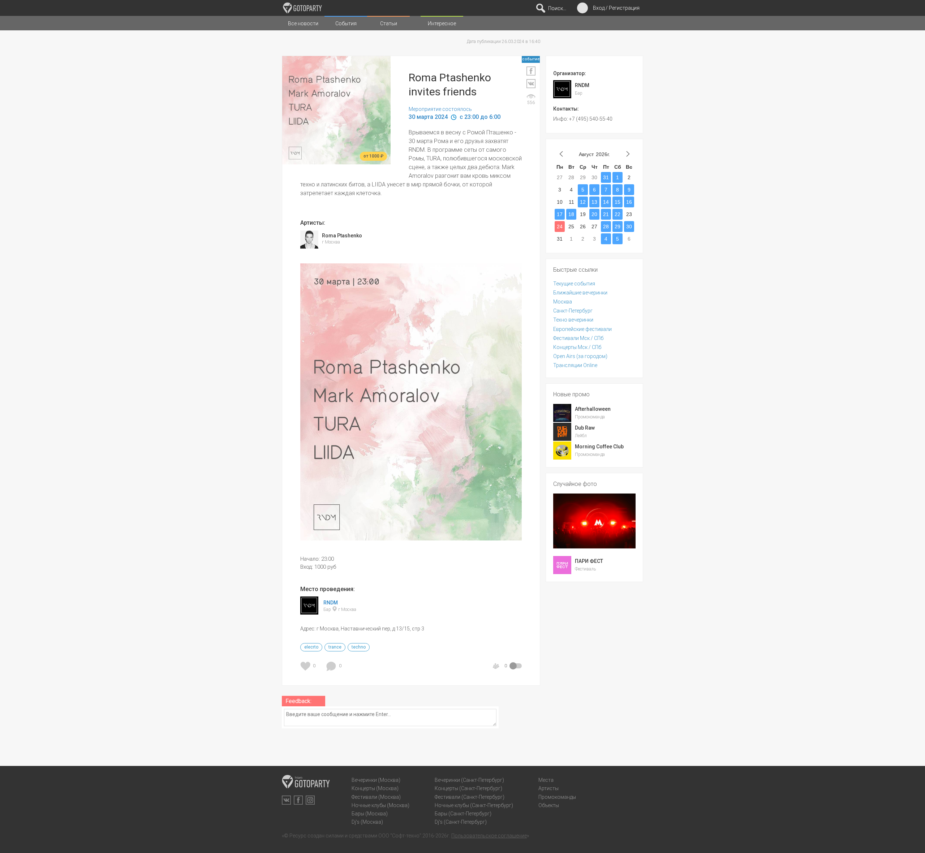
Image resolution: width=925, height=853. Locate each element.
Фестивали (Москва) (376, 797)
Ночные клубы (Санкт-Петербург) (474, 805)
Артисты (548, 788)
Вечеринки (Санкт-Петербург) (469, 780)
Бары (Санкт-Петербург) (463, 814)
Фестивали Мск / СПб (578, 338)
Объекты (548, 805)
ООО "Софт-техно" (399, 836)
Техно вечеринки (573, 320)
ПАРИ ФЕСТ (589, 561)
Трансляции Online (575, 365)
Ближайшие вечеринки (580, 293)
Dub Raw (585, 428)
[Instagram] (310, 800)
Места (546, 780)
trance (334, 647)
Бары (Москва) (370, 814)
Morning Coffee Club (599, 446)
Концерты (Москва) (375, 788)
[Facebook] (298, 800)
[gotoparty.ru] (302, 8)
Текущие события (574, 284)
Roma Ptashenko (342, 235)
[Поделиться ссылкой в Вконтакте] (531, 83)
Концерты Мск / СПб (577, 347)
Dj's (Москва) (367, 822)
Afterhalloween (593, 409)
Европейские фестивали (582, 329)
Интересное (442, 23)
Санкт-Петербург (573, 311)
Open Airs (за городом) (580, 356)
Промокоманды (557, 797)
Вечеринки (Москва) (376, 780)
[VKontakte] (286, 800)
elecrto (311, 647)
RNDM (330, 603)
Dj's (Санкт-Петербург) (461, 822)
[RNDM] (309, 611)
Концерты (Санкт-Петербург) (468, 788)
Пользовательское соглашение (489, 836)
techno (359, 647)
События (346, 23)
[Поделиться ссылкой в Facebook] (531, 71)
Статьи (388, 23)
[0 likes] (306, 666)
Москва (562, 302)
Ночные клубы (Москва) (380, 805)
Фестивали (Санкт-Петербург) (469, 797)
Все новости (303, 23)
